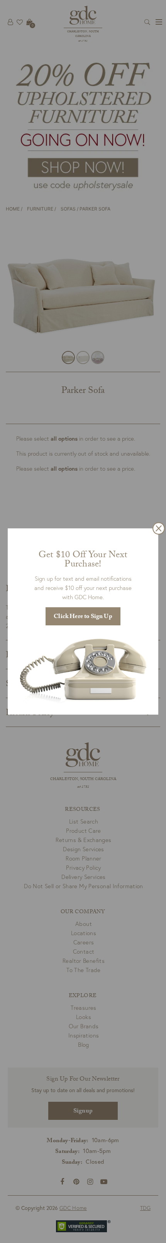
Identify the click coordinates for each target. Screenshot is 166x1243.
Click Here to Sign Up (83, 617)
